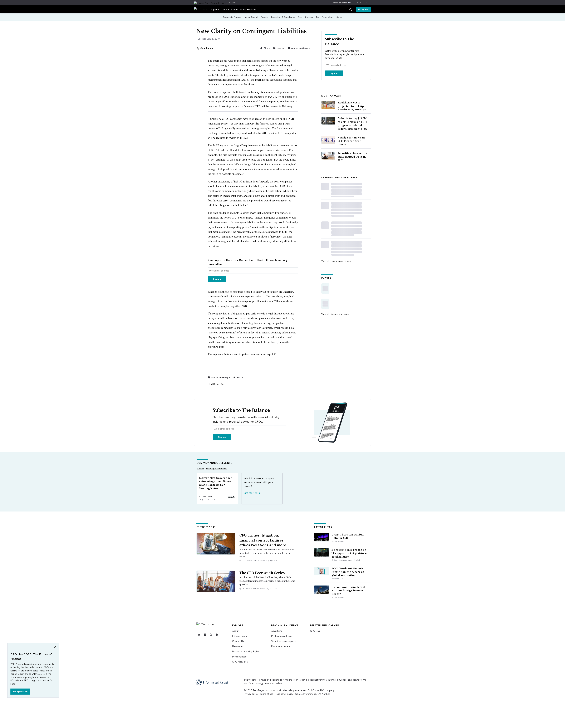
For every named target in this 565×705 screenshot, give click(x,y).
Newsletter (237, 646)
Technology (328, 17)
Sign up (365, 9)
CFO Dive (231, 2)
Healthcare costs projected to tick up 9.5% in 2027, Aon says (352, 106)
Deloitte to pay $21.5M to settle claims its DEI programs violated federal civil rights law (352, 123)
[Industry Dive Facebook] (205, 635)
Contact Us (238, 641)
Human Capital (251, 17)
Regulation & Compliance (283, 17)
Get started (252, 492)
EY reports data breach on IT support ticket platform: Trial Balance (349, 553)
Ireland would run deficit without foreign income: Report (348, 590)
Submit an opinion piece (283, 641)
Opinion (215, 9)
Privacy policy (251, 693)
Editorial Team (239, 636)
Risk (300, 17)
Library (225, 9)
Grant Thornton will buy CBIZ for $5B (347, 536)
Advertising (276, 630)
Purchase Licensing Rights (245, 651)
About (235, 630)
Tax (317, 17)
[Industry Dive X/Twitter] (211, 635)
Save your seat (20, 691)
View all (325, 260)
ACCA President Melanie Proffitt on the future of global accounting (347, 572)
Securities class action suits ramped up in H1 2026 (352, 157)
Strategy (309, 17)
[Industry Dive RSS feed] (217, 635)
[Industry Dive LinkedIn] (199, 635)
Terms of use (266, 693)
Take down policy (284, 693)
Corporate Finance (232, 17)
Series (339, 17)
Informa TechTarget (294, 679)
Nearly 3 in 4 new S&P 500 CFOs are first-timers (351, 141)
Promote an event (340, 314)
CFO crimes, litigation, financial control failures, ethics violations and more (262, 540)
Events (234, 9)
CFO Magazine (240, 661)
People (264, 17)
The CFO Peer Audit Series (262, 573)
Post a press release (341, 260)
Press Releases (248, 9)
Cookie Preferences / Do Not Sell (312, 693)
